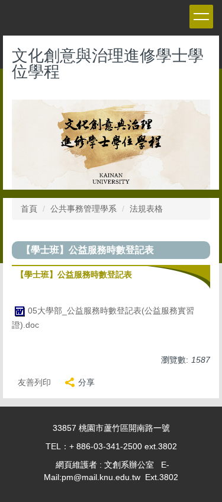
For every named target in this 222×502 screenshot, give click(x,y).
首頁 (29, 208)
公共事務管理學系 (83, 208)
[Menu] (201, 16)
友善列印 (34, 382)
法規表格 (146, 208)
